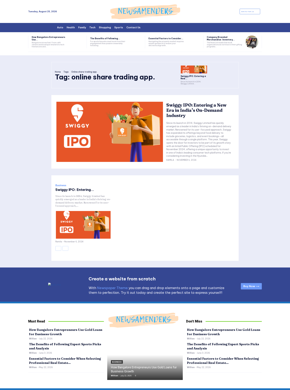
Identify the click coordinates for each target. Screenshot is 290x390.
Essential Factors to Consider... (166, 38)
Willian (33, 338)
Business (60, 185)
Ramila (170, 160)
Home (58, 72)
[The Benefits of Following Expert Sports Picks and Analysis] (135, 42)
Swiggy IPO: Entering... (74, 190)
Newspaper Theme (112, 288)
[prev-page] (58, 248)
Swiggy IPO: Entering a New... (193, 77)
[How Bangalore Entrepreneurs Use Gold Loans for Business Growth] (76, 42)
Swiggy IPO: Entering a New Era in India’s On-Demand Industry (196, 110)
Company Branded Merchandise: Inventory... (221, 38)
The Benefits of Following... (105, 38)
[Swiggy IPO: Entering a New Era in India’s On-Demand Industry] (194, 69)
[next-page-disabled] (65, 248)
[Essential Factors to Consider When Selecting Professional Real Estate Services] (193, 42)
